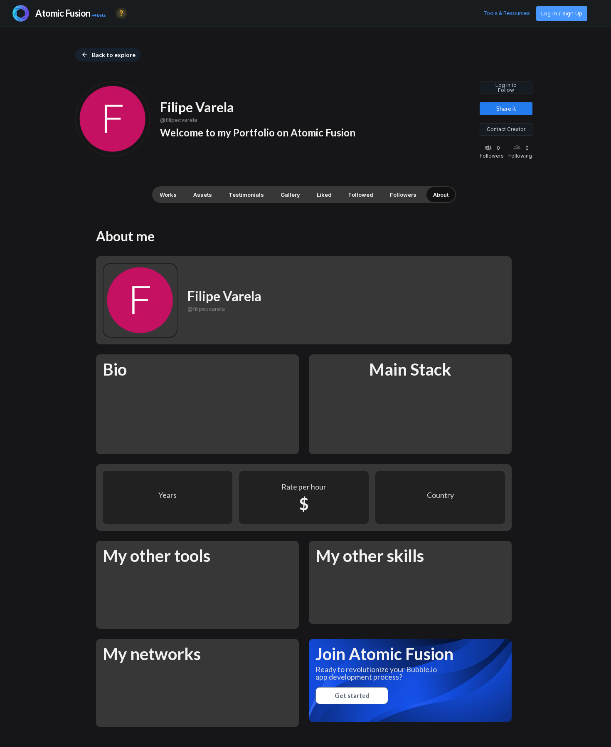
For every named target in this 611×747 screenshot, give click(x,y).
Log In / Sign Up (561, 13)
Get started (352, 695)
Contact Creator (506, 129)
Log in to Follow (506, 87)
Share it (506, 108)
